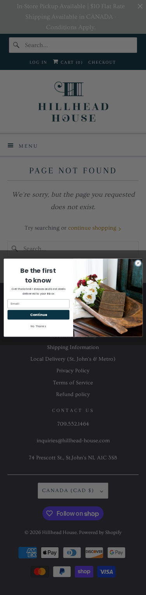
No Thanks (38, 326)
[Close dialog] (138, 263)
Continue (38, 314)
